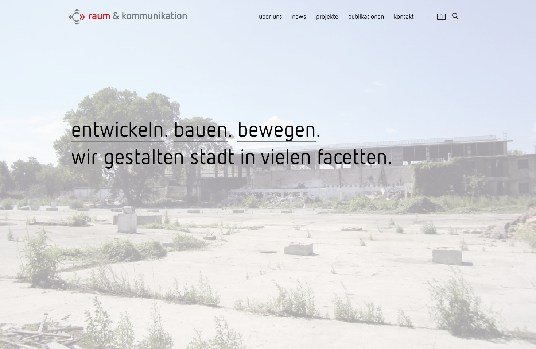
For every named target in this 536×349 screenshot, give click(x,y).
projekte (327, 16)
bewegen (276, 128)
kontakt (404, 16)
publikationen (366, 16)
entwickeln (117, 128)
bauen (201, 128)
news (299, 16)
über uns (270, 16)
